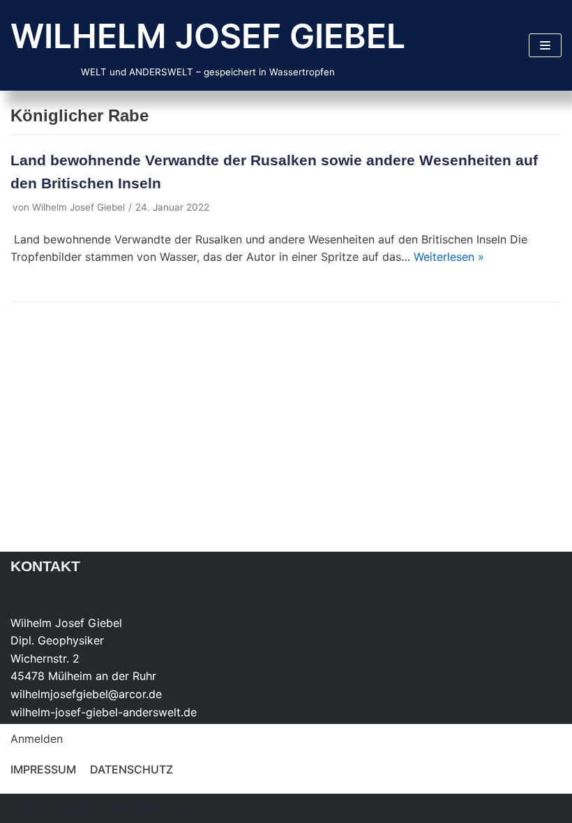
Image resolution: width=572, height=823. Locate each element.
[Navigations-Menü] (545, 45)
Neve (24, 808)
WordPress (161, 808)
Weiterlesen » (449, 257)
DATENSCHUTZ (131, 769)
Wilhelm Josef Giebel (78, 207)
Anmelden (36, 739)
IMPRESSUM (43, 769)
